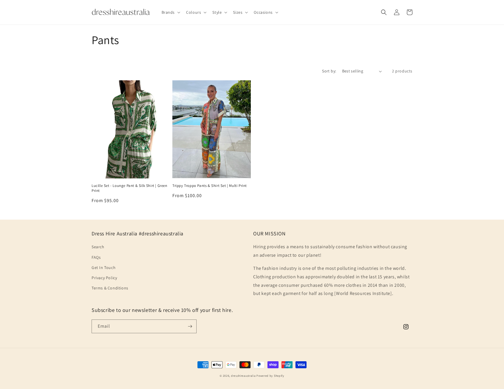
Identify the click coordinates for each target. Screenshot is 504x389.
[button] (170, 12)
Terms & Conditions (110, 288)
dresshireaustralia (243, 376)
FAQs (96, 257)
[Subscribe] (189, 326)
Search (98, 246)
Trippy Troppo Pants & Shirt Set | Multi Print (209, 185)
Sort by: (329, 71)
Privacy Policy (104, 277)
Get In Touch (104, 267)
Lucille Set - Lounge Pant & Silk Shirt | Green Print (129, 188)
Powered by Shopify (270, 376)
